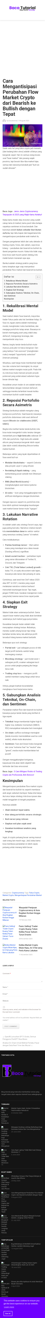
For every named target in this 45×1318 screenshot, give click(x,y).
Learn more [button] (9, 1307)
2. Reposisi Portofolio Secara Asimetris (21, 284)
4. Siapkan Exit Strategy (14, 290)
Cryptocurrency (18, 893)
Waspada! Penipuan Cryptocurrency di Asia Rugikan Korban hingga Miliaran (29, 911)
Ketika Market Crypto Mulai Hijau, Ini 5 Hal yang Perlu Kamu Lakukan (30, 948)
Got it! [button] (8, 1313)
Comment (7, 973)
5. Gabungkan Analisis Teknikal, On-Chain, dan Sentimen (21, 294)
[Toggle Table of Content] (37, 277)
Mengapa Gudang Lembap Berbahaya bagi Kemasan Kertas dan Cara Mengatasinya (26, 1128)
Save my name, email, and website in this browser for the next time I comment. (22, 1011)
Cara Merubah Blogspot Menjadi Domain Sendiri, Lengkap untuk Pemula (25, 1217)
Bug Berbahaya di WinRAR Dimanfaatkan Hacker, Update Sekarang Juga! (26, 1245)
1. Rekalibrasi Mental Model (16, 281)
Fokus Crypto (34, 893)
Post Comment (11, 1026)
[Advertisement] (22, 47)
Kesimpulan (9, 299)
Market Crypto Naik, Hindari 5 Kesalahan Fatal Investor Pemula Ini (25, 1109)
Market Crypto (8, 895)
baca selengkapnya (35, 1094)
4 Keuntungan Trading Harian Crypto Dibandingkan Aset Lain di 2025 (24, 1264)
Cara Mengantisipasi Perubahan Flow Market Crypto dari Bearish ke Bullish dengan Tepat (27, 1194)
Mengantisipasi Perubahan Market (28, 895)
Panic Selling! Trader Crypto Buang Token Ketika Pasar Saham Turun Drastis (28, 930)
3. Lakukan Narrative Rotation (16, 287)
